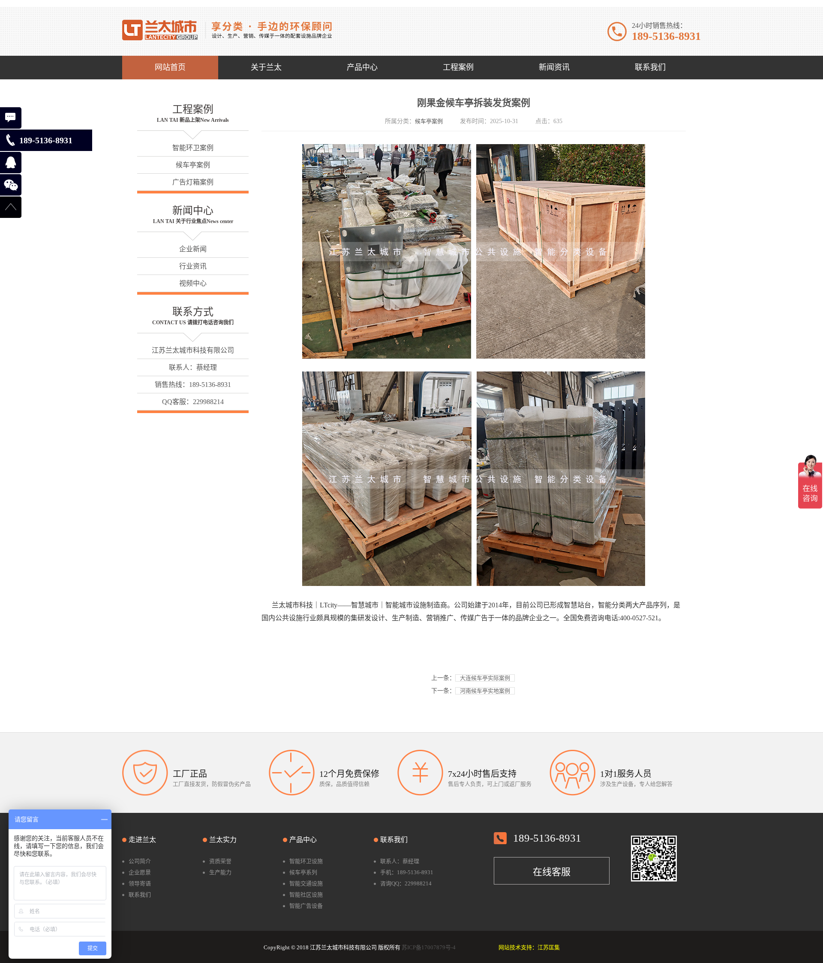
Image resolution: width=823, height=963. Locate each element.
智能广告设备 (306, 906)
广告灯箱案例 (192, 182)
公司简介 (140, 861)
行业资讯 (193, 266)
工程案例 (192, 109)
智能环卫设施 (306, 861)
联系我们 (140, 894)
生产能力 (220, 872)
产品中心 (303, 839)
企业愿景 (140, 872)
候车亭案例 (193, 165)
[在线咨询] (10, 118)
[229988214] (10, 162)
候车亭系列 (303, 872)
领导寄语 (140, 883)
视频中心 (193, 283)
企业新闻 (193, 249)
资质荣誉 (220, 861)
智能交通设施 (306, 883)
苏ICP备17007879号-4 (429, 947)
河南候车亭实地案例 (485, 691)
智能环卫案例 (192, 147)
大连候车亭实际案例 (485, 678)
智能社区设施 (306, 894)
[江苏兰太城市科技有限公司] (227, 29)
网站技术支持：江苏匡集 (529, 947)
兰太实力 (223, 839)
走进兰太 (142, 839)
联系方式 (192, 311)
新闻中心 (192, 210)
